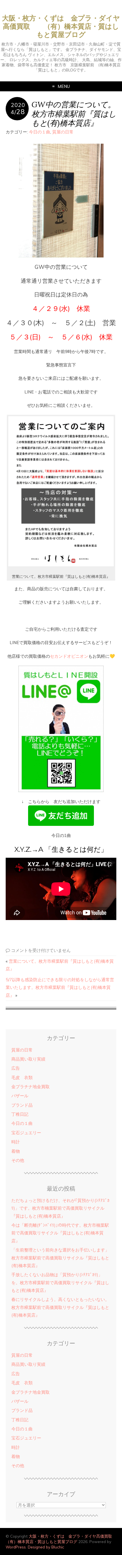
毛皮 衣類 (22, 1077)
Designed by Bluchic (46, 1546)
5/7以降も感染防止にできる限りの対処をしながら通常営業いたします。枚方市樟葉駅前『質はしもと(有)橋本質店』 (60, 987)
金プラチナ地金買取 (30, 1086)
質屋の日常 (62, 132)
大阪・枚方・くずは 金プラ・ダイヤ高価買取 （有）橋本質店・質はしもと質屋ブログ (61, 26)
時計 (15, 1141)
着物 (15, 1151)
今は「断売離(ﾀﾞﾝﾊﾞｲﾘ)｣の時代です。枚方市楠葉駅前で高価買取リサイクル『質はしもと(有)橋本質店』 (60, 1232)
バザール (19, 1095)
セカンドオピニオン (69, 656)
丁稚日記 (19, 1114)
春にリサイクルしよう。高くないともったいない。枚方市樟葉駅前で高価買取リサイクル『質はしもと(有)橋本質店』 (60, 1307)
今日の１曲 (39, 132)
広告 (15, 1068)
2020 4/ (18, 109)
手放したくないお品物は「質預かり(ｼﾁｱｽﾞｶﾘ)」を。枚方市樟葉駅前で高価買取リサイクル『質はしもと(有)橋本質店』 (60, 1282)
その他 (17, 1160)
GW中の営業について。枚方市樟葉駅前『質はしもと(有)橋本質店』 (73, 113)
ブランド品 (22, 1105)
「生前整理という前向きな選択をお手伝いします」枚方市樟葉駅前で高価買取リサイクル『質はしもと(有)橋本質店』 (60, 1257)
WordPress (16, 1546)
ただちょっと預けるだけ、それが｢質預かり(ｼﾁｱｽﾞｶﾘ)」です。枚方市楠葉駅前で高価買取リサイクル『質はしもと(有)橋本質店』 (60, 1208)
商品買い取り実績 (28, 1059)
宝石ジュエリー (26, 1132)
